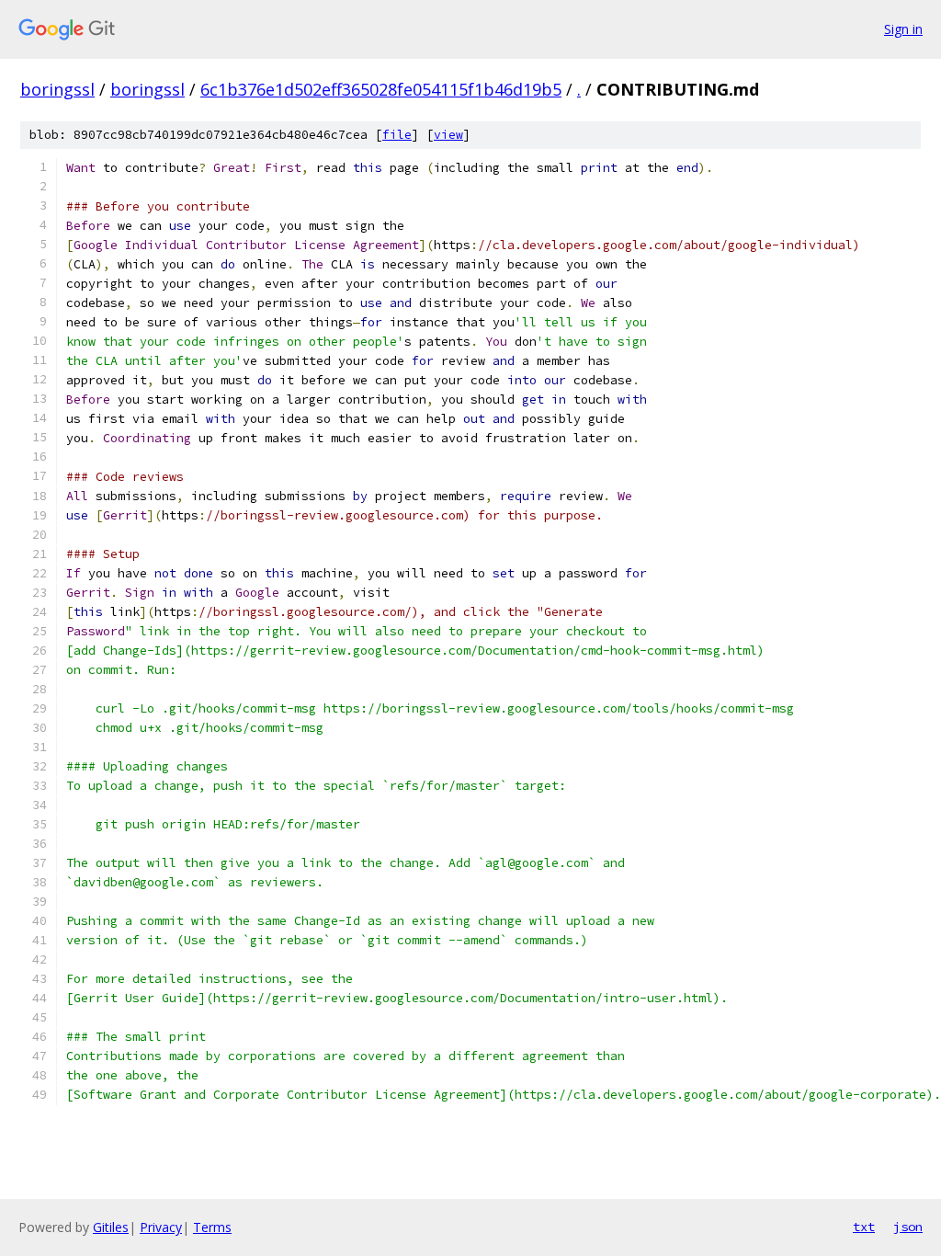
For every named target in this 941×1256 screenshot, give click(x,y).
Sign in (903, 29)
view (448, 135)
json (908, 1226)
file (397, 135)
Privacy (161, 1227)
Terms (212, 1227)
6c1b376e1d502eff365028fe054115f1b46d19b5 (380, 89)
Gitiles (111, 1227)
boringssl (57, 89)
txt (864, 1226)
